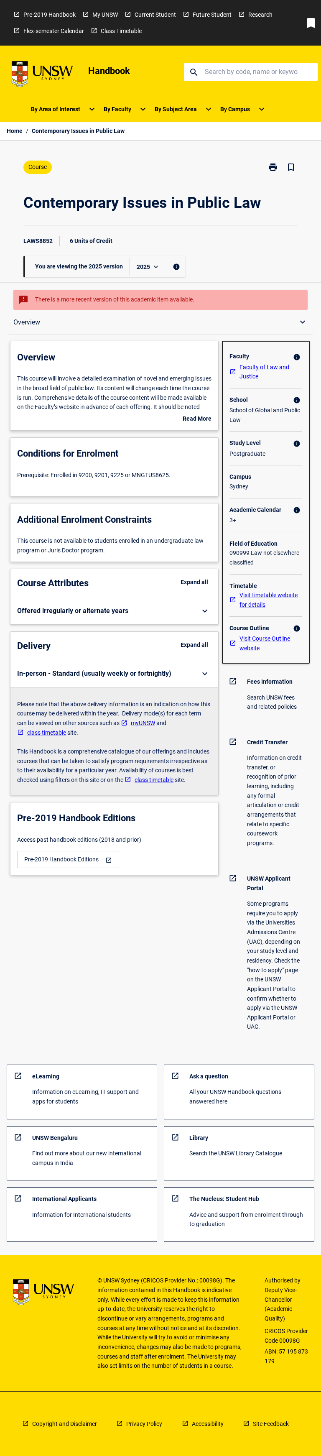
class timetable (46, 732)
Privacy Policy (144, 1423)
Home (15, 131)
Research (260, 14)
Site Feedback (271, 1423)
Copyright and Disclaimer (64, 1423)
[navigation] (68, 859)
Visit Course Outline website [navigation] (264, 643)
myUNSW (143, 723)
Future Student (212, 14)
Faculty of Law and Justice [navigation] (264, 372)
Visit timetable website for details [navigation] (268, 600)
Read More (197, 419)
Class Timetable (121, 31)
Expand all (194, 582)
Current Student (155, 14)
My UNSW (105, 14)
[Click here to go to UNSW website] (42, 75)
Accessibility (208, 1423)
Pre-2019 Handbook (49, 14)
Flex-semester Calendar (53, 31)
